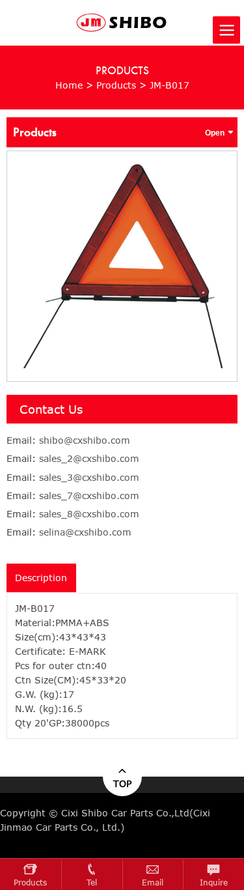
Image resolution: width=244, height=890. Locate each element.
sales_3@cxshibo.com (89, 477)
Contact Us (51, 409)
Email (152, 882)
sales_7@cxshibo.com (89, 495)
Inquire (214, 882)
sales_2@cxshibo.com (89, 458)
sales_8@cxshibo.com (89, 513)
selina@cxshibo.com (85, 532)
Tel (92, 882)
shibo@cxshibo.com (84, 440)
